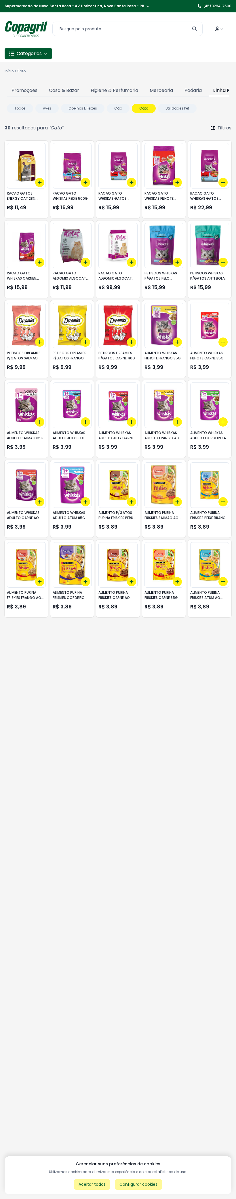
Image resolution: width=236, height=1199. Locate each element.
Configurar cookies (138, 1184)
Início (9, 71)
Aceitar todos (92, 1184)
